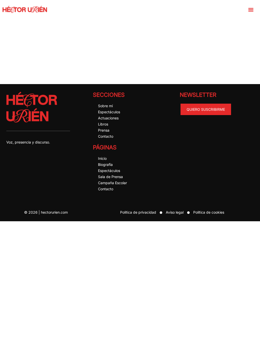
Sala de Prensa (110, 177)
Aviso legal (175, 212)
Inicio (102, 158)
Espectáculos (109, 112)
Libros (103, 124)
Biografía (105, 164)
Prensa (103, 130)
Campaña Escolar (112, 183)
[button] (251, 9)
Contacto (105, 136)
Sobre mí (105, 106)
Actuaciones (108, 118)
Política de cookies (208, 212)
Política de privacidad (138, 212)
